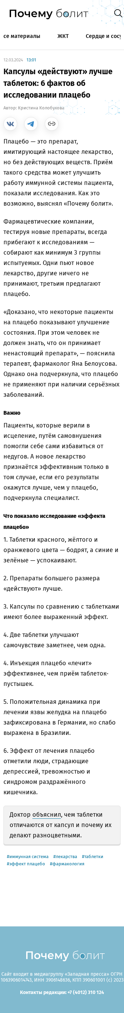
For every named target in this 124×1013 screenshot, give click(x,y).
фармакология (68, 863)
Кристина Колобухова (41, 107)
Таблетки (93, 856)
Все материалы (20, 36)
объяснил (46, 814)
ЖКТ (63, 36)
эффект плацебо (27, 863)
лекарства (66, 856)
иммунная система (29, 856)
